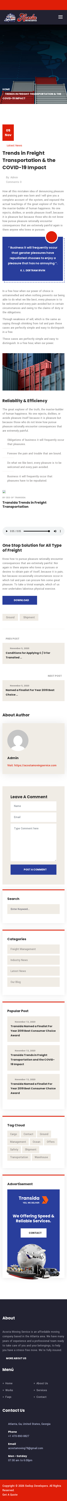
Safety (14, 1149)
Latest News (14, 145)
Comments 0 (13, 182)
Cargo (13, 1134)
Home (6, 89)
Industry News (19, 960)
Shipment (29, 617)
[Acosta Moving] (21, 17)
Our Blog (16, 982)
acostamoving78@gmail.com (25, 1448)
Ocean (36, 1142)
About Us (42, 1383)
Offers (51, 1142)
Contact (28, 1134)
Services (41, 1390)
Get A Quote (10, 1495)
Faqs (8, 1397)
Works (9, 1390)
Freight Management (23, 949)
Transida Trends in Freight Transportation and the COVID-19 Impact (33, 1059)
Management (18, 1142)
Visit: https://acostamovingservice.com (31, 765)
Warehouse (41, 1157)
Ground (10, 617)
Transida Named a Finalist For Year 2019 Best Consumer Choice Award (33, 1030)
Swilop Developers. (37, 1486)
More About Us (16, 1358)
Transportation (19, 1157)
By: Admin (12, 177)
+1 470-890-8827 (18, 1436)
